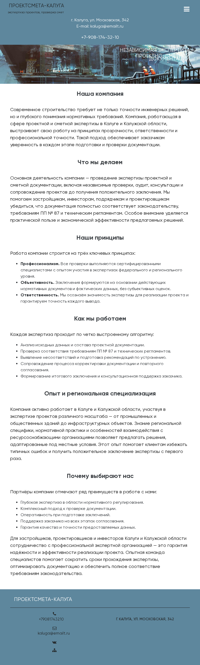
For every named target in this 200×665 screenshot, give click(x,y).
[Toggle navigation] (186, 9)
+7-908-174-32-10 (100, 37)
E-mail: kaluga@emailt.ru (100, 26)
